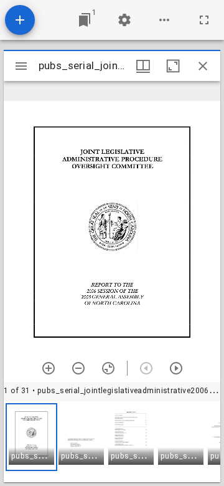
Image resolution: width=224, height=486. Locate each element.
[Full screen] (204, 20)
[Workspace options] (164, 20)
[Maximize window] (173, 66)
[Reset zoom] (108, 368)
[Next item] (176, 368)
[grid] (112, 441)
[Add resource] (20, 20)
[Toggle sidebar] (21, 66)
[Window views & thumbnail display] (143, 66)
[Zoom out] (78, 368)
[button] (31, 437)
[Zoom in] (48, 368)
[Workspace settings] (124, 20)
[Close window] (203, 66)
